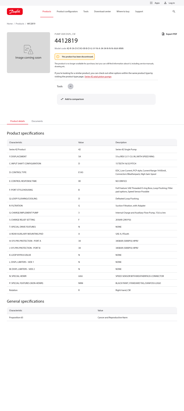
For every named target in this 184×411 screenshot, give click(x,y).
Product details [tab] (17, 121)
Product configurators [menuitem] (67, 11)
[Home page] (15, 11)
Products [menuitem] (47, 11)
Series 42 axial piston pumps (98, 76)
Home (10, 23)
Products (20, 23)
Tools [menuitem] (85, 11)
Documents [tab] (37, 121)
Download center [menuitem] (102, 11)
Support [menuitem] (139, 11)
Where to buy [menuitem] (123, 11)
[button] (154, 3)
